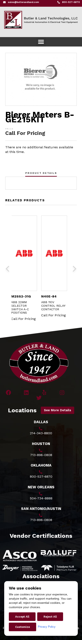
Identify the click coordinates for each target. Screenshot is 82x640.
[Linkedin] (26, 392)
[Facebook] (8, 392)
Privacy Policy (47, 626)
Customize (22, 626)
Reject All (50, 616)
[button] (41, 42)
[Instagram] (62, 392)
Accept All (22, 616)
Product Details (41, 173)
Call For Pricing (25, 133)
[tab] (41, 173)
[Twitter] (39, 397)
